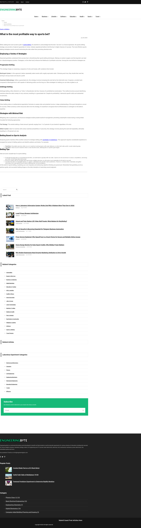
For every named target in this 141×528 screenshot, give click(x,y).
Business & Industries (20, 247)
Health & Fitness (10, 294)
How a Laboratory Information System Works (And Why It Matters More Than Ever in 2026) (45, 205)
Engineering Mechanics (11, 377)
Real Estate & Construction (12, 319)
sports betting (27, 44)
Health (82, 16)
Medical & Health (10, 311)
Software (63, 16)
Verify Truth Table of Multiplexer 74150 (25, 475)
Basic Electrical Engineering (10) (16, 501)
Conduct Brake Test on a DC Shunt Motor (26, 468)
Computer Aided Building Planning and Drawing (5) (22, 512)
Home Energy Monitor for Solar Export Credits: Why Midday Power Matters (40, 245)
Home (17, 2)
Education (73, 16)
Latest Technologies (20, 231)
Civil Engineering (10, 373)
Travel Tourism (19, 223)
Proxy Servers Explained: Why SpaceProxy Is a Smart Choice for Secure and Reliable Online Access (48, 237)
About (22, 2)
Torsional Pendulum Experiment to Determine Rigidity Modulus (33, 481)
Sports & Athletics (8, 24)
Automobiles (9, 272)
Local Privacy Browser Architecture (27, 213)
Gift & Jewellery (10, 290)
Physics (8, 370)
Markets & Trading (10, 308)
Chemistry (8, 366)
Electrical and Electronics (12, 363)
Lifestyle (53, 16)
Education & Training (11, 286)
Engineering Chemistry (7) (14, 505)
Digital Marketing (10, 283)
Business (44, 16)
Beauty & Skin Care (10, 276)
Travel (97, 16)
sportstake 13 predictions (50, 140)
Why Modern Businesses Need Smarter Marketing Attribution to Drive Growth (41, 253)
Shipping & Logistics (11, 322)
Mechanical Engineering (11, 380)
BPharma (8, 391)
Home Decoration (10, 297)
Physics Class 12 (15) (13, 497)
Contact (27, 2)
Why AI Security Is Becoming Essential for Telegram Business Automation (40, 229)
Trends (5, 22)
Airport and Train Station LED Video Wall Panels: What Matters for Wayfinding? (41, 221)
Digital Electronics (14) (13, 508)
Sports (89, 16)
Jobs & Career (9, 301)
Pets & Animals (10, 315)
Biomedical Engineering (11, 384)
